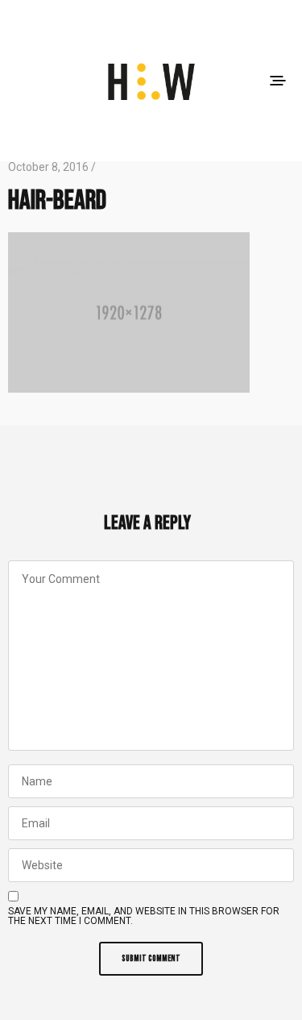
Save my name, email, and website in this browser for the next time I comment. (143, 916)
